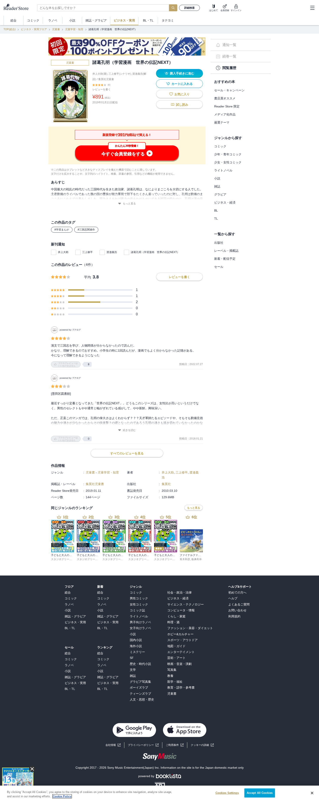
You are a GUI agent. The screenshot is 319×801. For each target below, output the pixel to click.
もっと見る (129, 203)
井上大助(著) (99, 73)
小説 (217, 178)
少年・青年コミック (228, 154)
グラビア (220, 194)
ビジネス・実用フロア (34, 29)
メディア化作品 (224, 114)
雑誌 (217, 186)
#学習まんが (61, 229)
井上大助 (63, 252)
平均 (87, 277)
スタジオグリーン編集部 (65, 559)
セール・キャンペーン (229, 90)
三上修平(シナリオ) (120, 73)
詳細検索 (189, 7)
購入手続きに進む (182, 73)
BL (216, 210)
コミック (220, 146)
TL (216, 218)
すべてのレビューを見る (127, 453)
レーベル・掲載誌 (226, 250)
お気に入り (182, 94)
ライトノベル (223, 170)
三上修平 (87, 252)
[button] (202, 745)
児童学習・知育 (74, 29)
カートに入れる (182, 84)
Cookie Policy (62, 796)
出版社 (218, 242)
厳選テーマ (221, 122)
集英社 (166, 484)
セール (218, 266)
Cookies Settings (227, 792)
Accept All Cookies (260, 792)
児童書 (56, 29)
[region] (159, 793)
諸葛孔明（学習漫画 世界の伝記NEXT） (155, 252)
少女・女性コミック (228, 162)
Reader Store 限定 (227, 106)
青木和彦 (185, 559)
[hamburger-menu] (312, 8)
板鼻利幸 (196, 559)
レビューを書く (101, 89)
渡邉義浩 (112, 252)
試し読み (182, 104)
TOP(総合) (9, 29)
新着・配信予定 (224, 258)
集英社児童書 (106, 79)
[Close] (312, 793)
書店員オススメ (224, 98)
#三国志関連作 (86, 229)
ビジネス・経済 (224, 202)
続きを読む (129, 430)
